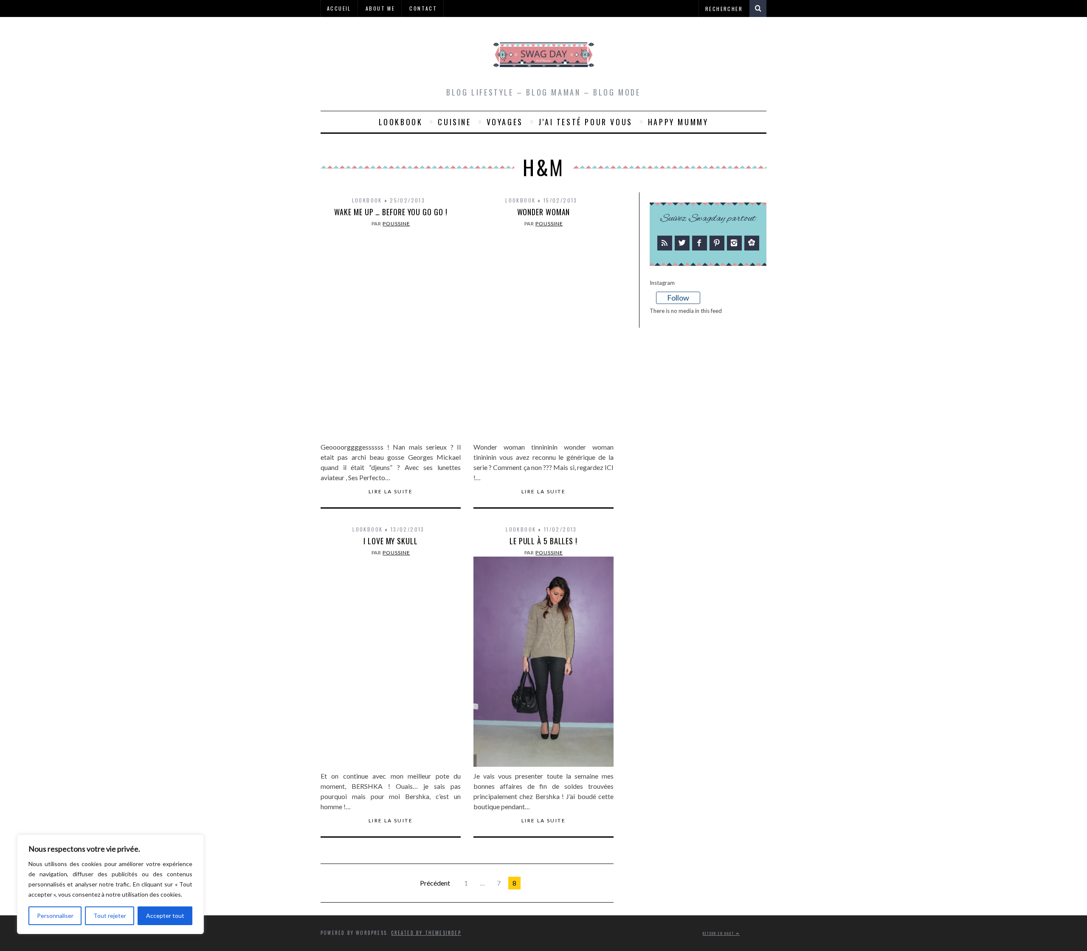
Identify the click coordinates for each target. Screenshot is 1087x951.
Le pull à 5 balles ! (543, 540)
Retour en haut (719, 933)
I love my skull (390, 540)
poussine (396, 223)
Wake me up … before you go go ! (391, 211)
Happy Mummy (678, 121)
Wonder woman (543, 211)
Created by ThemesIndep (426, 932)
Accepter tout (165, 915)
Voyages (505, 121)
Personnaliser (55, 915)
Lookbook (401, 121)
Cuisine (454, 121)
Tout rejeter (109, 915)
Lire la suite (391, 491)
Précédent (435, 883)
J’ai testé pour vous (585, 121)
